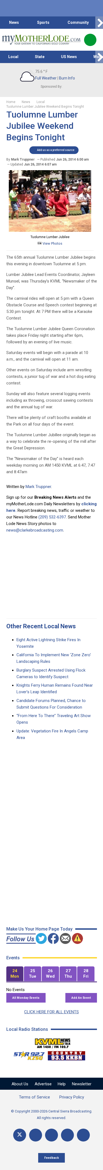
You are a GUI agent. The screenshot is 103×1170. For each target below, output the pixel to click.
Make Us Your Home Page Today (39, 929)
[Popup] (90, 40)
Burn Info (67, 78)
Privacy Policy (71, 1097)
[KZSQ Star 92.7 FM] (27, 1054)
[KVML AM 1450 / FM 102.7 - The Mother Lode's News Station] (53, 1041)
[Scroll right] (99, 22)
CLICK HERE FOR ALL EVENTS (51, 1011)
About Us (20, 1083)
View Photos (52, 243)
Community (78, 22)
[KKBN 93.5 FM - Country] (66, 1054)
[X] (19, 1135)
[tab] (15, 973)
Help (62, 1083)
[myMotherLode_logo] (41, 39)
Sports (43, 22)
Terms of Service (34, 1097)
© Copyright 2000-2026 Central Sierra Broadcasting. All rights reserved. (51, 1114)
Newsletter (81, 1083)
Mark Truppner (38, 486)
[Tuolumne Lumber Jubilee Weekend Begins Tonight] (50, 230)
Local (13, 57)
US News (69, 57)
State (39, 57)
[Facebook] (35, 1135)
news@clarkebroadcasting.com (34, 530)
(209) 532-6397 (52, 517)
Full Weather (46, 78)
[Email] (67, 1135)
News (14, 22)
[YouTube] (51, 1135)
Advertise (43, 1083)
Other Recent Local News (41, 626)
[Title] (83, 1135)
